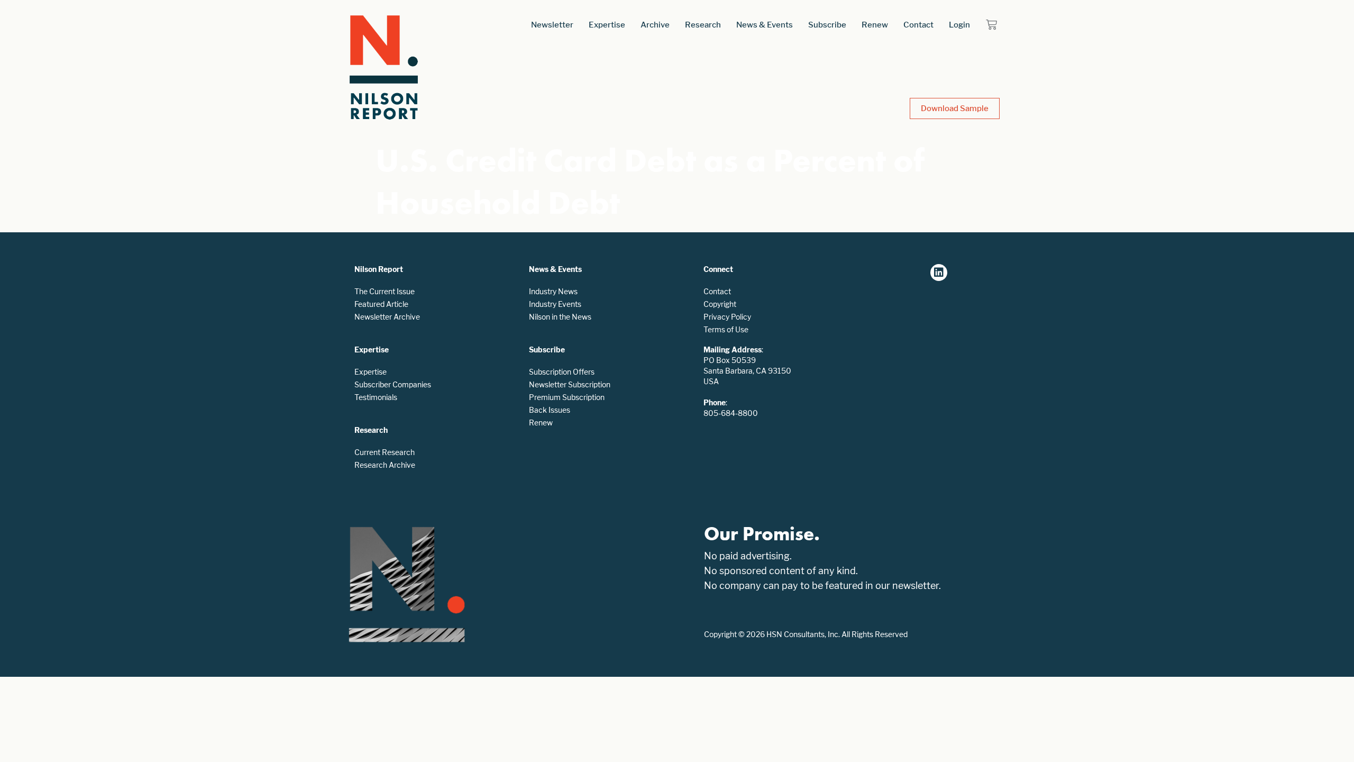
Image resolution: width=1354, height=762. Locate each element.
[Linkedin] (938, 272)
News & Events (764, 25)
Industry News (553, 291)
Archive (655, 25)
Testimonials (375, 397)
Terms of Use (725, 329)
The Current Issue (384, 291)
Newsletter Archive (387, 316)
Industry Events (555, 304)
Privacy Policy (727, 316)
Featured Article (381, 304)
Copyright (719, 304)
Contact (918, 25)
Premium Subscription (567, 397)
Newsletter (552, 25)
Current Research (384, 452)
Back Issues (549, 409)
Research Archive (384, 464)
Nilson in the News (560, 316)
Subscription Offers (561, 371)
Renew (875, 25)
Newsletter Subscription (569, 384)
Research (703, 25)
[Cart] (991, 24)
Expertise (607, 25)
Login (959, 25)
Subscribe (827, 25)
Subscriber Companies (392, 384)
